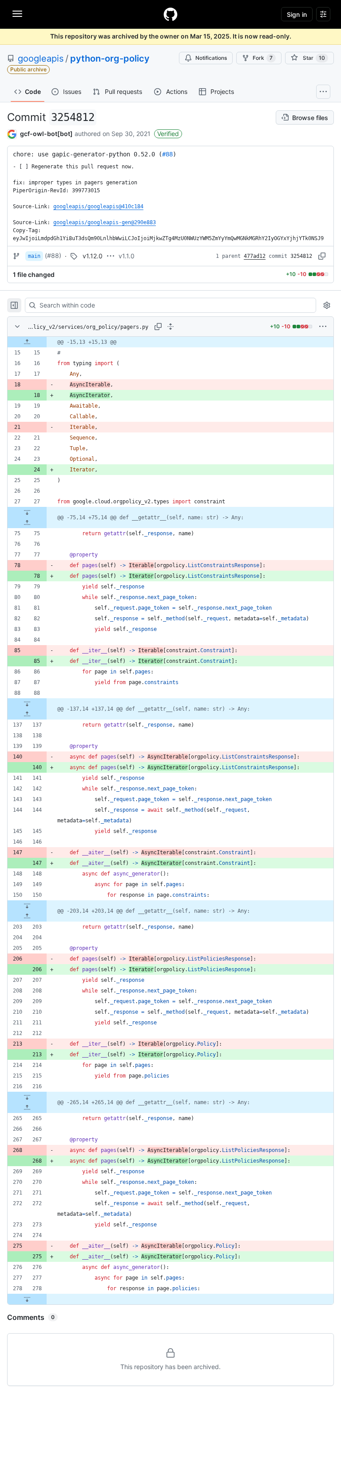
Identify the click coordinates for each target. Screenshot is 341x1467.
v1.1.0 (127, 256)
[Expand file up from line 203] (27, 916)
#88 (167, 154)
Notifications (211, 57)
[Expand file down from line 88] (27, 703)
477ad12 (255, 256)
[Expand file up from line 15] (27, 342)
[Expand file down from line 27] (27, 512)
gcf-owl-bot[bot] (46, 133)
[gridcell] (170, 342)
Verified (168, 133)
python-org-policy (110, 58)
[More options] (323, 326)
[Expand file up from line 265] (27, 1107)
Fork (263, 57)
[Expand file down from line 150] (27, 905)
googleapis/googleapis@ (98, 206)
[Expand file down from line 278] (27, 1299)
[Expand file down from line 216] (27, 1097)
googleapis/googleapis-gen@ (104, 222)
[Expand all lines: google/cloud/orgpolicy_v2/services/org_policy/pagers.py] (170, 326)
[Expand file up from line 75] (27, 523)
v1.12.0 (93, 256)
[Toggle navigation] (17, 13)
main (34, 256)
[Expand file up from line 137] (27, 714)
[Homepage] (170, 14)
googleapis (40, 58)
